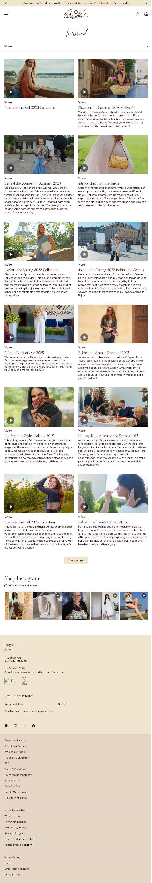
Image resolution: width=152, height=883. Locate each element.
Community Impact (15, 827)
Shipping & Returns (15, 746)
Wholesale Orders (15, 751)
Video (8, 102)
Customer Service (15, 740)
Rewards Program (14, 833)
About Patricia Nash (15, 810)
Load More (76, 560)
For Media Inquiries (15, 821)
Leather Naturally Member (19, 838)
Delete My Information (17, 792)
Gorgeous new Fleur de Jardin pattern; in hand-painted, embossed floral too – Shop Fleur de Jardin (76, 3)
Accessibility (12, 780)
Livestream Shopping (17, 868)
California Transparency (18, 774)
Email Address (14, 704)
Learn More (19, 605)
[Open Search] (137, 14)
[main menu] (6, 13)
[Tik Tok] (24, 726)
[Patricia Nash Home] (76, 14)
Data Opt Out (12, 786)
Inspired (9, 863)
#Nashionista (12, 874)
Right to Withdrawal (15, 797)
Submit (62, 704)
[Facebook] (6, 726)
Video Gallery (12, 857)
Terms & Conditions (16, 769)
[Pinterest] (33, 726)
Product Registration (16, 757)
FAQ (6, 763)
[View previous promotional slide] (6, 3)
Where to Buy (12, 816)
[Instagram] (15, 726)
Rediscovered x (13, 844)
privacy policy (45, 711)
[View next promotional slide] (146, 3)
